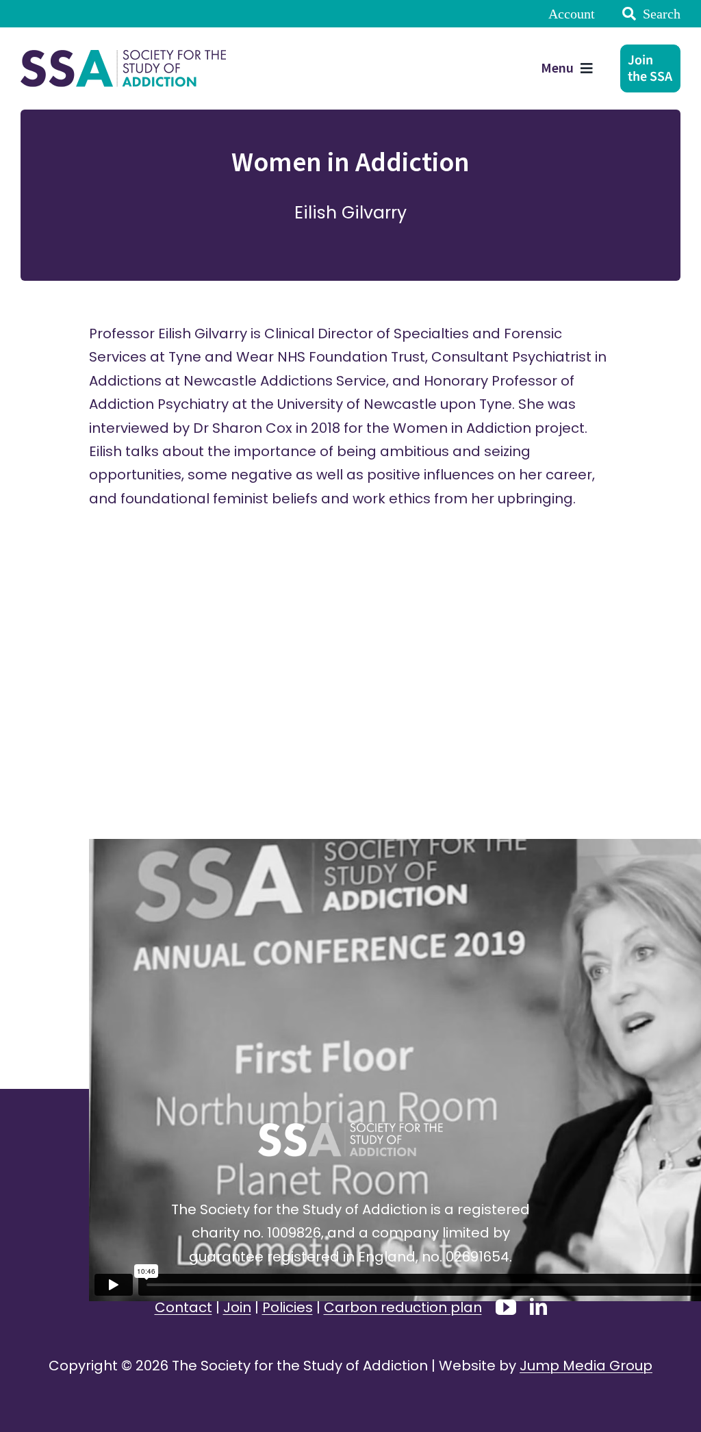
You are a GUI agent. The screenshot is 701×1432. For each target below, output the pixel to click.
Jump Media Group (586, 1365)
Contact (183, 1307)
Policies (287, 1307)
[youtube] (506, 1307)
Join (237, 1307)
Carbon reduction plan (403, 1307)
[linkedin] (538, 1306)
